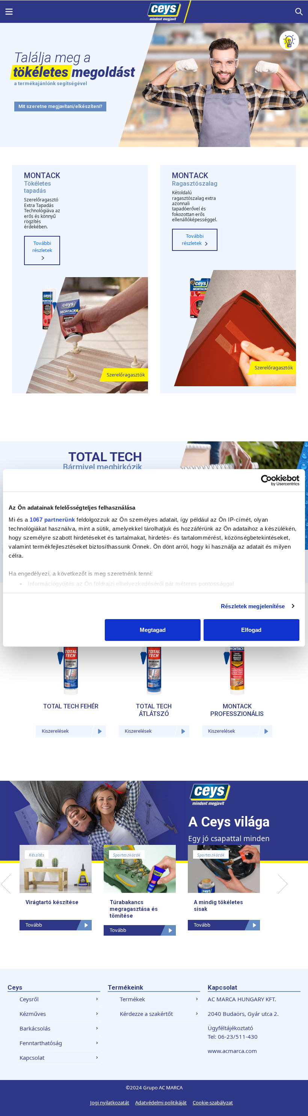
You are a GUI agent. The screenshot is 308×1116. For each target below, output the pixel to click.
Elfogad (251, 630)
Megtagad (153, 630)
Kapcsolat (32, 1057)
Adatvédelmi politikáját (161, 1102)
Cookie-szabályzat (213, 1102)
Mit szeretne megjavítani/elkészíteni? (60, 106)
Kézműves (33, 1013)
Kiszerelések (55, 731)
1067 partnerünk (52, 519)
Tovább (34, 924)
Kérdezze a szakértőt (146, 1013)
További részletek (42, 247)
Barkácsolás (35, 1028)
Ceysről (29, 999)
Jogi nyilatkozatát (109, 1102)
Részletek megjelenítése (253, 606)
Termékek (132, 999)
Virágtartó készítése (52, 902)
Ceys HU (154, 11)
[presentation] (6, 884)
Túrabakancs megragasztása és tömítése (134, 909)
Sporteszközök (126, 855)
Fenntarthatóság (41, 1043)
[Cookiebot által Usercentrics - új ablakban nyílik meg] (266, 480)
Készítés (36, 855)
